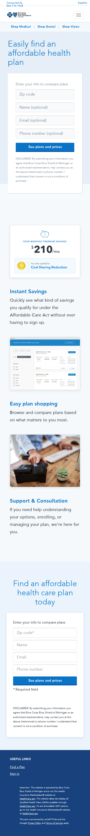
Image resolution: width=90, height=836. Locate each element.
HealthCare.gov (27, 798)
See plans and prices (45, 147)
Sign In (14, 774)
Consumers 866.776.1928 (15, 4)
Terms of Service (54, 823)
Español (82, 2)
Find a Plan (17, 767)
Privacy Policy (34, 823)
